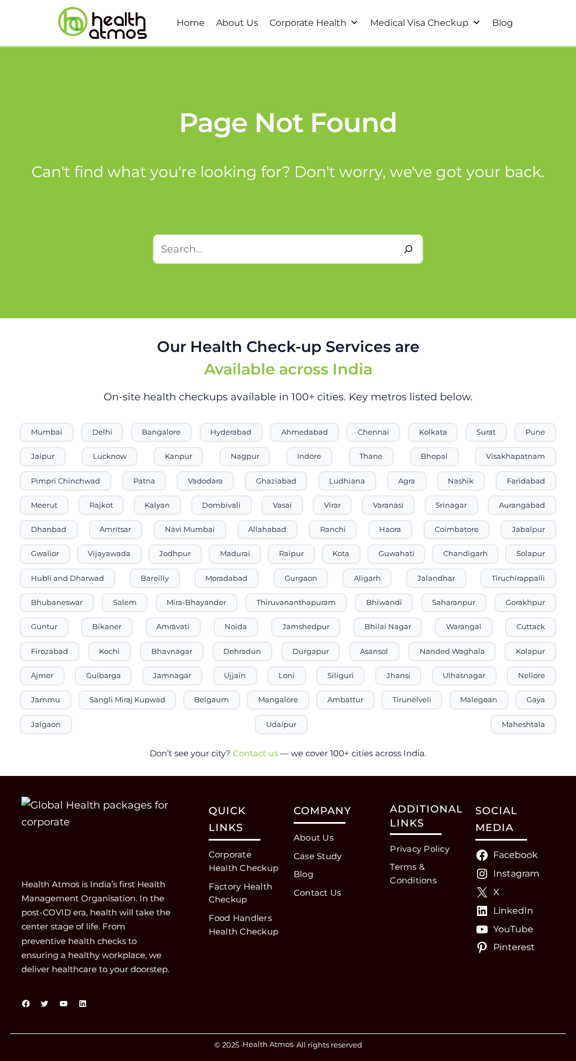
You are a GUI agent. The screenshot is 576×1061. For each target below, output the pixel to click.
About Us (237, 22)
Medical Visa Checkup (419, 22)
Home (191, 22)
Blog (502, 22)
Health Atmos (267, 1044)
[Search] (408, 249)
